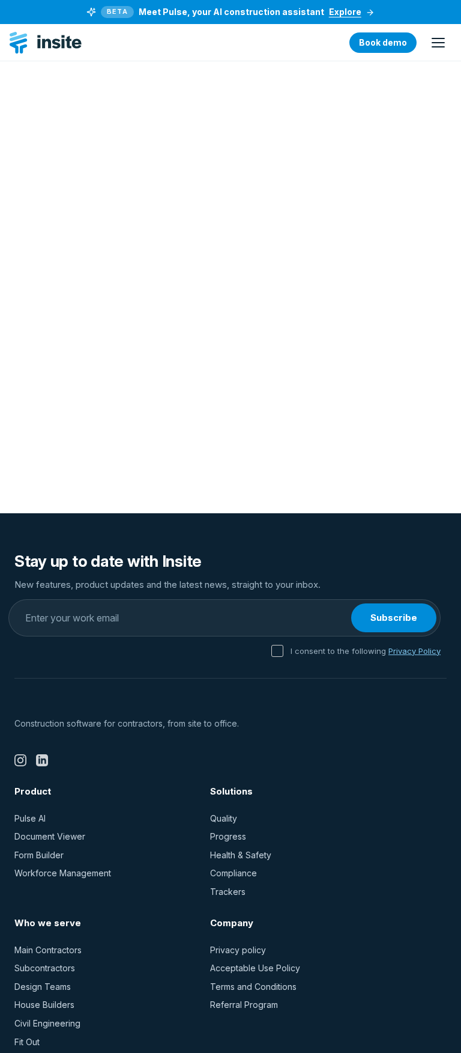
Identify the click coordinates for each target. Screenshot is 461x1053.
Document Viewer (49, 836)
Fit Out (27, 1042)
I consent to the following (366, 651)
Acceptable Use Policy (255, 968)
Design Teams (42, 986)
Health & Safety (240, 855)
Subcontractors (44, 968)
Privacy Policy (414, 651)
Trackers (228, 892)
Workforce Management (62, 873)
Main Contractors (48, 950)
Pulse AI (30, 818)
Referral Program (244, 1005)
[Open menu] (438, 42)
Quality (223, 818)
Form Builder (39, 855)
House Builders (44, 1005)
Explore (345, 12)
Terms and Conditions (253, 986)
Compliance (233, 873)
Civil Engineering (47, 1023)
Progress (228, 836)
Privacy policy (238, 950)
